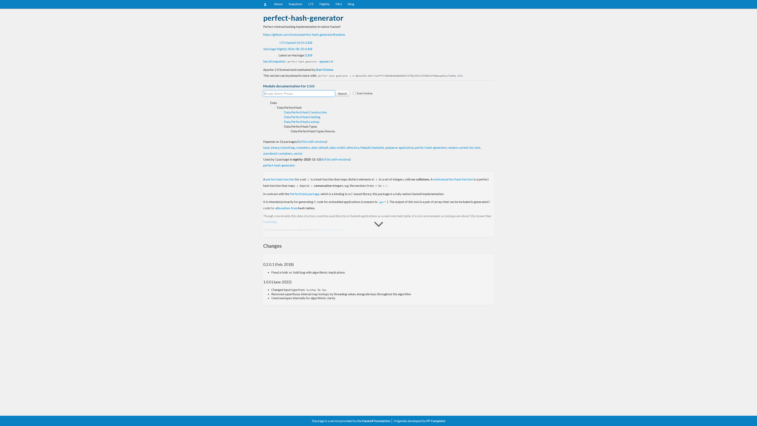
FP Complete (435, 421)
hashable (378, 147)
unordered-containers (278, 153)
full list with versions (312, 141)
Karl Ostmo (324, 69)
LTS (310, 4)
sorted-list (466, 147)
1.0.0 (308, 42)
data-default (319, 147)
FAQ (339, 4)
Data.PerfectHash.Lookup (301, 121)
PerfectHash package (304, 194)
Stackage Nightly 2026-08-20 (283, 49)
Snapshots (295, 4)
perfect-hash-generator (431, 147)
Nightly (324, 4)
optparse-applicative (399, 147)
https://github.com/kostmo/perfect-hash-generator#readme (304, 34)
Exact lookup (365, 93)
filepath (365, 147)
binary (275, 147)
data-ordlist (337, 147)
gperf (382, 202)
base (266, 147)
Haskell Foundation (376, 421)
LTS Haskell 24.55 (292, 42)
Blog (351, 4)
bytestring (288, 147)
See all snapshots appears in (298, 61)
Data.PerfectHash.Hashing (302, 117)
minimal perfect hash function (453, 179)
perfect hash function (280, 179)
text (477, 147)
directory (353, 147)
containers (303, 147)
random (453, 147)
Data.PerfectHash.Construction (305, 112)
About (278, 4)
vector (298, 153)
